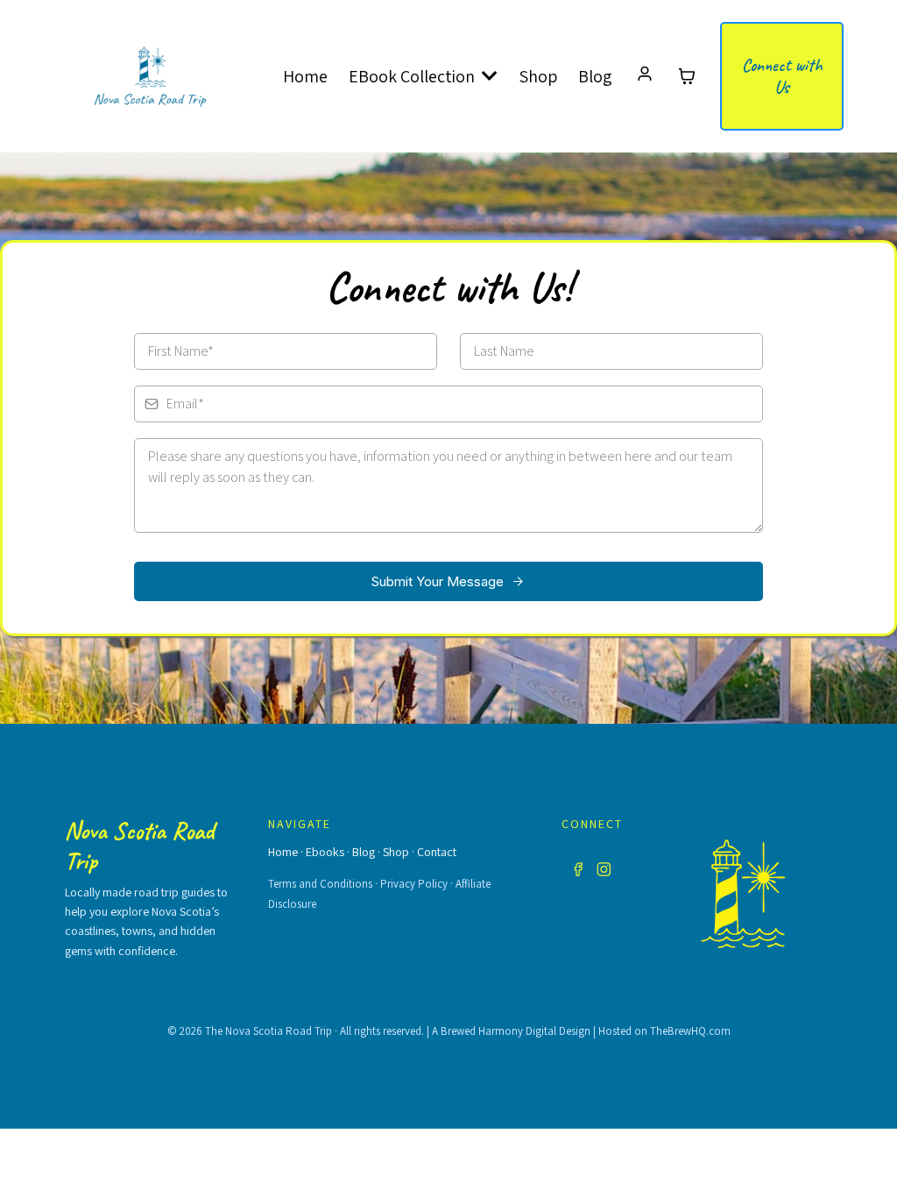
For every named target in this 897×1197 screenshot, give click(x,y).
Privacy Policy (414, 883)
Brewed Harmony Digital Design (515, 1030)
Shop (396, 852)
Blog (363, 852)
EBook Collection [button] (413, 76)
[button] (645, 76)
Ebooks (325, 852)
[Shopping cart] (687, 76)
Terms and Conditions (320, 883)
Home (283, 852)
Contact (436, 852)
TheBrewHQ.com (690, 1030)
